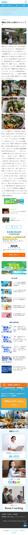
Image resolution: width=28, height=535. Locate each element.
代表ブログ (23, 8)
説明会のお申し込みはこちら (14, 403)
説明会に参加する (14, 254)
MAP (25, 525)
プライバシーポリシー (20, 516)
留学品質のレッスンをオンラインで (14, 453)
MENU (26, 2)
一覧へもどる (14, 226)
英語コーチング (14, 505)
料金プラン (10, 5)
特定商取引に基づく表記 (8, 516)
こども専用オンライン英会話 (14, 479)
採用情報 (15, 514)
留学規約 (9, 514)
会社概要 (4, 514)
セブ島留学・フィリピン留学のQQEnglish (10, 8)
